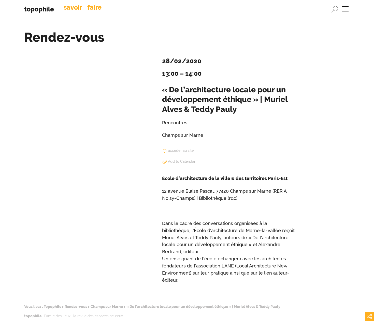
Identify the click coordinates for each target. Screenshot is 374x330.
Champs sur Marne (107, 306)
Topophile (52, 306)
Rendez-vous (76, 306)
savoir (73, 7)
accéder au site (181, 150)
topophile (39, 9)
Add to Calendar (181, 161)
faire (94, 7)
